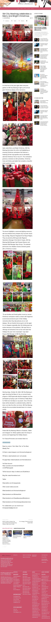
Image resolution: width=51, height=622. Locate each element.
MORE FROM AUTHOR (19, 528)
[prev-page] (3, 546)
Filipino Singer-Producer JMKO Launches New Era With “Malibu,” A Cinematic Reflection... (43, 68)
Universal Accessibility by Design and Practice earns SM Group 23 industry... (44, 91)
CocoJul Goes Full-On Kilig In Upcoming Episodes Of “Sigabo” (44, 39)
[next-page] (5, 546)
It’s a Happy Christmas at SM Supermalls (26, 522)
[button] (48, 3)
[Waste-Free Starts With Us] (28, 532)
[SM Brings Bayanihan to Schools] (17, 532)
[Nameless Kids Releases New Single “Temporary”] (36, 62)
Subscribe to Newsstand (34, 556)
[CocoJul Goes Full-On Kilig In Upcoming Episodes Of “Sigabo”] (36, 39)
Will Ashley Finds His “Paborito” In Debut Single (44, 44)
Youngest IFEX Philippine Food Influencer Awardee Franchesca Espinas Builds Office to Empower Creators (6, 541)
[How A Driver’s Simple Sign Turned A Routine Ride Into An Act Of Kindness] (41, 21)
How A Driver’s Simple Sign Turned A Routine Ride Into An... (40, 29)
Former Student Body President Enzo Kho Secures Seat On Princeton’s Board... (44, 56)
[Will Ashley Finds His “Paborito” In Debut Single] (36, 44)
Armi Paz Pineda (7, 17)
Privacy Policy (44, 557)
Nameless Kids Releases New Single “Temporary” (44, 62)
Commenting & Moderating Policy (45, 560)
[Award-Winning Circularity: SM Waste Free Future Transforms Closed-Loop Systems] (36, 83)
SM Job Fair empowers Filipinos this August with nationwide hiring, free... (43, 76)
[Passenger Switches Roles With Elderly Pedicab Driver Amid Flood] (36, 50)
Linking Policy (44, 562)
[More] (26, 21)
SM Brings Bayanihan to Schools (17, 537)
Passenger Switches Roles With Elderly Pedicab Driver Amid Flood (44, 50)
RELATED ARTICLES (7, 528)
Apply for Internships (26, 557)
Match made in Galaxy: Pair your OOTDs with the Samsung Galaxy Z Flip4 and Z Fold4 (9, 523)
